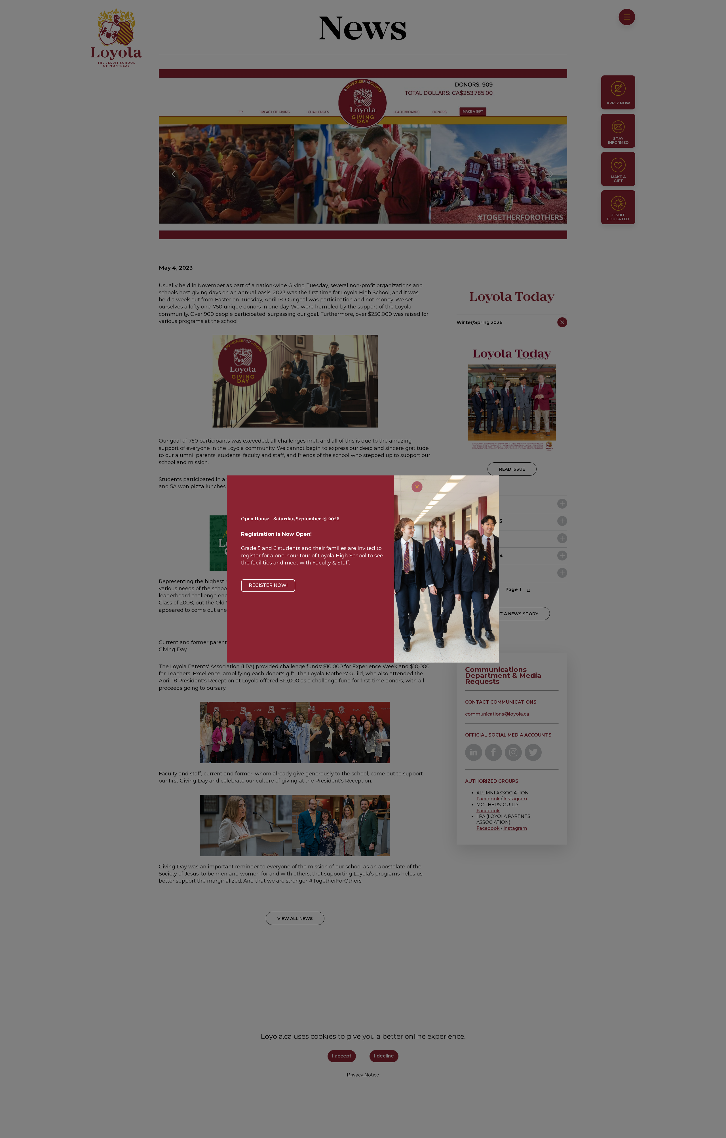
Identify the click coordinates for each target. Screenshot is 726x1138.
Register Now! (268, 585)
